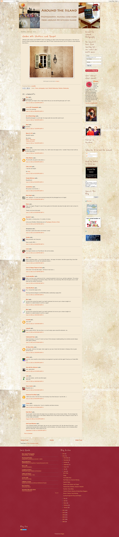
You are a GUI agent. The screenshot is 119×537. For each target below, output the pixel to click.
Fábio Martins (29, 158)
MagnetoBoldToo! (26, 461)
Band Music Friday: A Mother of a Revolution (31, 471)
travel (46, 88)
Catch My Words (30, 287)
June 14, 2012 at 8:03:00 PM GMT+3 (34, 398)
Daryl (27, 124)
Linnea (27, 403)
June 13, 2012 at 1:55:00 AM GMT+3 (34, 305)
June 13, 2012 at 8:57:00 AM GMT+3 (34, 342)
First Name (89, 59)
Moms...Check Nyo (30, 139)
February (66, 505)
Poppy (64, 475)
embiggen (57, 81)
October (66, 462)
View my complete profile (91, 103)
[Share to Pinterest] (29, 88)
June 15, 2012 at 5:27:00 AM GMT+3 (34, 407)
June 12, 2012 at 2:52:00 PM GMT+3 (34, 102)
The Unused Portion (27, 457)
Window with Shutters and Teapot (39, 36)
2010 (63, 512)
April (65, 500)
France (36, 88)
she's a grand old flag (26, 479)
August (65, 466)
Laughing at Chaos (26, 469)
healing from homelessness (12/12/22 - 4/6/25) (32, 459)
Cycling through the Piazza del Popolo (72, 495)
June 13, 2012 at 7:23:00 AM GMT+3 (34, 323)
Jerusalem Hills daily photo (29, 489)
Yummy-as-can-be (30, 141)
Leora (27, 249)
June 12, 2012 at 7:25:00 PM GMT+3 (34, 143)
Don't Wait (65, 473)
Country (88, 62)
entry (29, 171)
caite (27, 376)
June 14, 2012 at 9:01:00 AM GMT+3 (34, 390)
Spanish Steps (66, 482)
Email (88, 55)
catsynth (28, 328)
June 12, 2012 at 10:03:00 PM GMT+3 (35, 212)
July (65, 469)
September (66, 464)
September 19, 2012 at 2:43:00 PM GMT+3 (36, 430)
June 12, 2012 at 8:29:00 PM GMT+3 (34, 161)
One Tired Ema (25, 485)
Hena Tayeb (29, 195)
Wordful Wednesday (53, 88)
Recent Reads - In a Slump (28, 455)
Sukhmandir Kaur (30, 337)
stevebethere (29, 186)
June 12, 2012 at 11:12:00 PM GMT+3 (35, 252)
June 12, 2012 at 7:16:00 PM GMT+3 (34, 128)
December (66, 457)
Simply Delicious (30, 178)
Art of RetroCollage (31, 116)
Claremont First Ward (31, 394)
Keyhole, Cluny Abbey (68, 489)
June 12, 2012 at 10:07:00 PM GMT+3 (35, 224)
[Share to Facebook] (27, 88)
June (65, 471)
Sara (27, 257)
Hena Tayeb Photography (28, 454)
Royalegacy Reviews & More (53, 222)
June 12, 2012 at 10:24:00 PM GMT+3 (35, 232)
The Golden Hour (67, 477)
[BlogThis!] (24, 88)
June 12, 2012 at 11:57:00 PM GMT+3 (35, 271)
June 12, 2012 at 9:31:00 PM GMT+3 (34, 190)
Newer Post (24, 440)
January (66, 507)
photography (42, 88)
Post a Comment (28, 433)
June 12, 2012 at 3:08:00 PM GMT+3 (34, 111)
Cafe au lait (29, 166)
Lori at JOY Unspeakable (32, 107)
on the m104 (25, 477)
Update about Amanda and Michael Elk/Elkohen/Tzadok (34, 483)
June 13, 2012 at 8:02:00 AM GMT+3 (34, 332)
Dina (27, 97)
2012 (63, 456)
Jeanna (28, 147)
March (65, 503)
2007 (63, 519)
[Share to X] (26, 88)
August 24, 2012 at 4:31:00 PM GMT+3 (35, 419)
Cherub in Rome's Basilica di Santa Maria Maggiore (75, 491)
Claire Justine (29, 386)
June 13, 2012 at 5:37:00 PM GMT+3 (34, 371)
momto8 (28, 319)
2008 (63, 517)
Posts (88, 153)
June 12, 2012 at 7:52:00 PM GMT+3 (34, 153)
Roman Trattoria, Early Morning (70, 493)
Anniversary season (26, 486)
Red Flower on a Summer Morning (71, 480)
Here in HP (24, 465)
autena (27, 357)
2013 (63, 453)
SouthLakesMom (30, 276)
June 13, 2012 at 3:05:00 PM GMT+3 (34, 362)
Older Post (78, 440)
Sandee (28, 237)
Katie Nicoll (29, 412)
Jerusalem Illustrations (27, 467)
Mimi (27, 299)
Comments (90, 156)
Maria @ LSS (29, 133)
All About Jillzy (30, 347)
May (65, 498)
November (66, 460)
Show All (56, 492)
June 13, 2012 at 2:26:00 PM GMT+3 (34, 352)
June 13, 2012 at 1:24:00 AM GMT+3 (34, 294)
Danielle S (28, 217)
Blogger (62, 533)
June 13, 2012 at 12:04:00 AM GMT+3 (35, 283)
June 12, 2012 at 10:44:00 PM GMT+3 (35, 244)
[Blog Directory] (23, 530)
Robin (27, 204)
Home (52, 440)
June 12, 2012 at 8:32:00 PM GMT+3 (34, 173)
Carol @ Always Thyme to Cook (34, 267)
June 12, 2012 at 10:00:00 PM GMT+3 (35, 199)
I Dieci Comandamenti (27, 490)
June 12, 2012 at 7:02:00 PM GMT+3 (34, 120)
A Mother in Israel (26, 481)
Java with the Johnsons (32, 367)
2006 (63, 521)
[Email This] (23, 88)
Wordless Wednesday (64, 88)
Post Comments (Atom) (32, 443)
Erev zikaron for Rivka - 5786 (28, 475)
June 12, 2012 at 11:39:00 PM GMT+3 (35, 263)
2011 (63, 510)
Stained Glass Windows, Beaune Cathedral (73, 486)
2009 (63, 514)
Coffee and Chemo (26, 473)
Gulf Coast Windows (31, 423)
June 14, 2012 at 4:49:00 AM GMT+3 (34, 381)
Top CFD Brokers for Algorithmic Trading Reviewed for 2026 (35, 463)
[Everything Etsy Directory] (92, 214)
